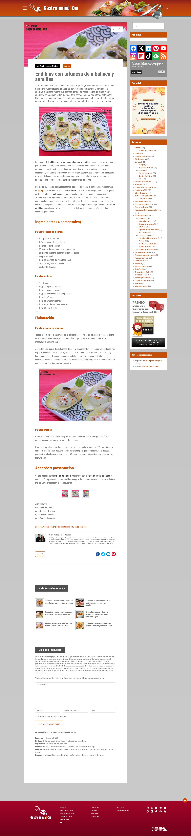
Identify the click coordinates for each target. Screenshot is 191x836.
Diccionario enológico (146, 168)
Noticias (63, 808)
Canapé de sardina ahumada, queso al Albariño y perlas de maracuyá (58, 613)
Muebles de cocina (141, 201)
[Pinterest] (161, 808)
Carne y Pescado (144, 221)
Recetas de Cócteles (146, 151)
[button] (25, 7)
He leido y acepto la (52, 716)
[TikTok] (156, 811)
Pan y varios (143, 233)
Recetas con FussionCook (148, 244)
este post (42, 190)
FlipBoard (141, 55)
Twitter (141, 48)
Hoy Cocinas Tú (140, 190)
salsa (77, 527)
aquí (102, 755)
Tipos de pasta (144, 199)
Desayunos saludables (146, 224)
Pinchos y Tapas (144, 235)
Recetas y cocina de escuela (145, 255)
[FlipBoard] (152, 811)
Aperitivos (142, 218)
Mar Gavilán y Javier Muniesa (47, 66)
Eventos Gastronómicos (143, 182)
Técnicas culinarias (141, 266)
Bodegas (142, 165)
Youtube (163, 48)
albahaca (38, 527)
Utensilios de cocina (142, 281)
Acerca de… (95, 808)
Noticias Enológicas (145, 176)
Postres (141, 241)
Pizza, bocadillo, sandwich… (148, 238)
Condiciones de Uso (122, 811)
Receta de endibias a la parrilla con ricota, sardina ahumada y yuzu (58, 624)
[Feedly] (161, 811)
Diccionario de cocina (142, 156)
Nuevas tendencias (141, 207)
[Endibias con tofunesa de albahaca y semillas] (65, 493)
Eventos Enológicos (145, 173)
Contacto (94, 813)
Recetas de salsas (145, 247)
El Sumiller (142, 170)
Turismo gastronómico (143, 278)
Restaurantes (139, 261)
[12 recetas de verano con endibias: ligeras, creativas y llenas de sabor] (80, 625)
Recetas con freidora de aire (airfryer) (148, 210)
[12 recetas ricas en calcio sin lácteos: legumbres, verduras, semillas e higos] (80, 614)
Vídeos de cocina (141, 286)
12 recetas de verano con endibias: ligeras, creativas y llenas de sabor (98, 624)
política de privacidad (59, 716)
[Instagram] (147, 811)
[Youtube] (165, 808)
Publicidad (95, 816)
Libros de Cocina (141, 193)
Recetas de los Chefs (142, 252)
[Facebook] (147, 808)
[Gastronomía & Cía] (54, 8)
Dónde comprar (140, 159)
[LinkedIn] (156, 808)
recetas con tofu (67, 527)
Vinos (140, 179)
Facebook (133, 48)
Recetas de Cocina (141, 216)
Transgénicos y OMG (142, 272)
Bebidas (138, 148)
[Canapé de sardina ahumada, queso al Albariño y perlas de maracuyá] (40, 614)
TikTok (148, 55)
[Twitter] (152, 808)
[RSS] (165, 811)
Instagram (133, 56)
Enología (138, 162)
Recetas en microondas (147, 249)
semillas (83, 527)
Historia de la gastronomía (144, 187)
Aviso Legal (120, 808)
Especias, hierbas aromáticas (149, 230)
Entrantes (67, 66)
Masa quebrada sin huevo (150, 366)
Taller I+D (138, 264)
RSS (163, 55)
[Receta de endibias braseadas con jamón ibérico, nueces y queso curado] (80, 602)
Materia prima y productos (144, 196)
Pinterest (156, 48)
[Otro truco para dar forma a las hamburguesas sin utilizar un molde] (120, 29)
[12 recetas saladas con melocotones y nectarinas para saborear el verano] (40, 602)
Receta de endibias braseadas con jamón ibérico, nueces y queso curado (98, 603)
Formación (138, 184)
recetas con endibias (51, 527)
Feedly (156, 55)
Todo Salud (139, 269)
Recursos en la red (141, 258)
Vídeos (137, 283)
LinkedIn (148, 48)
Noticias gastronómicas (143, 204)
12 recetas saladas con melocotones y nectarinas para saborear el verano (59, 602)
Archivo (94, 811)
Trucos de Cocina (141, 275)
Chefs (137, 153)
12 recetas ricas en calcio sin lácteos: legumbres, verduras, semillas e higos (96, 614)
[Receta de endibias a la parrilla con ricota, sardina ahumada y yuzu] (40, 625)
